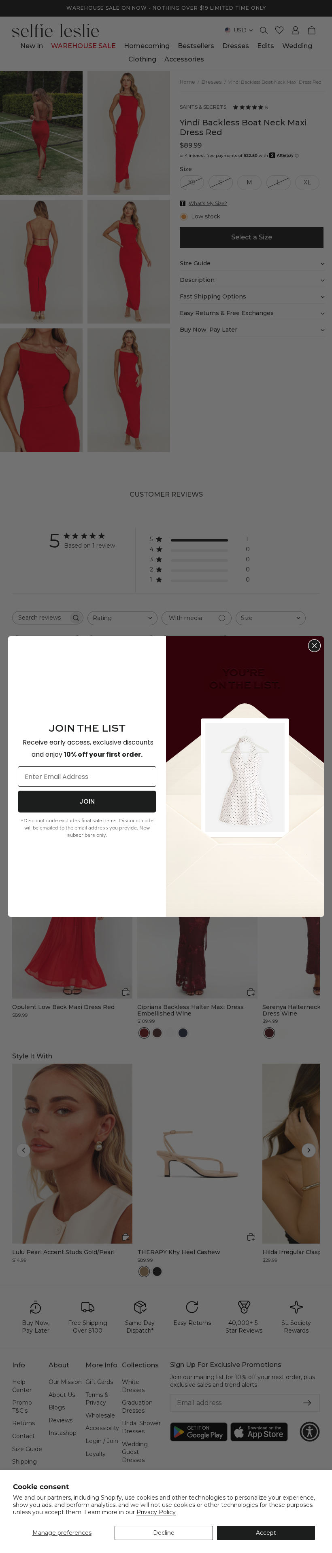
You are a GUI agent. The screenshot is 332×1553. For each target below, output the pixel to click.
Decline (164, 1532)
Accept (266, 1532)
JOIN (87, 801)
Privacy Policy (156, 1512)
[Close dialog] (314, 645)
